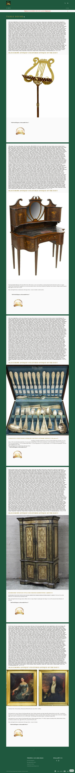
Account (67, 8)
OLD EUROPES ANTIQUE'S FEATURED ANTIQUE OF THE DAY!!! (33, 667)
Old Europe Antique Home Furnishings (15, 771)
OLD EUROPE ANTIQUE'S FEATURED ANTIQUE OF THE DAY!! (33, 53)
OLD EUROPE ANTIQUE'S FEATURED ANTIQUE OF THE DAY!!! (33, 513)
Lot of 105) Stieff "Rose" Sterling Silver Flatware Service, (19, 440)
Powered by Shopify (25, 771)
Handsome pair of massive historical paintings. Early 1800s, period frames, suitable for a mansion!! (27, 711)
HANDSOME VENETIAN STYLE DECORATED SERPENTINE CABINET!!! (30, 593)
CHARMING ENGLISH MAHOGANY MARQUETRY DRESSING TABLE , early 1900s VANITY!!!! (27, 282)
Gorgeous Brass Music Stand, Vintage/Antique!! (17, 120)
